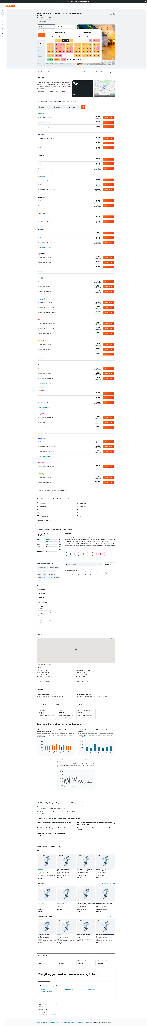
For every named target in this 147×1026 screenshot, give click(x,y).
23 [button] (60, 52)
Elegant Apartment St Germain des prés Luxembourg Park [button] (105, 935)
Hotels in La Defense (81, 1022)
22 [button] (56, 52)
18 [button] (67, 48)
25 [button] (67, 52)
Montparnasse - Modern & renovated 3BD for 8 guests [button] (103, 870)
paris (39, 581)
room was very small (54, 567)
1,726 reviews (47, 17)
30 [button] (60, 55)
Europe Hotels (52, 1022)
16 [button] (60, 48)
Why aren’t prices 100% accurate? (48, 1014)
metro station (52, 574)
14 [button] (52, 48)
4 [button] (67, 40)
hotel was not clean (42, 574)
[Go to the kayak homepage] (10, 6)
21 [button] (52, 52)
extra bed (50, 577)
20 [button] (49, 52)
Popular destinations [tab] (56, 980)
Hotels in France (60, 1022)
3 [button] (63, 40)
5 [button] (79, 44)
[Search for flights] (3, 10)
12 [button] (71, 44)
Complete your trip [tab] (44, 980)
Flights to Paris (44, 989)
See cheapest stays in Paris (108, 883)
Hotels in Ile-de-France (70, 1022)
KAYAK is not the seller (45, 1009)
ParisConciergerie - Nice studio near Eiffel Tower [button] (86, 904)
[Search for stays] (3, 13)
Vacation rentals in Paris (46, 991)
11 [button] (67, 44)
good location (41, 571)
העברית (87, 1)
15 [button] (56, 48)
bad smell (56, 577)
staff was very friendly (43, 567)
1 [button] (56, 40)
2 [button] (94, 40)
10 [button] (63, 44)
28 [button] (52, 55)
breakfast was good (50, 571)
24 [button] (63, 52)
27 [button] (49, 55)
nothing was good (42, 577)
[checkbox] (44, 607)
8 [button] (56, 44)
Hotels (45, 1022)
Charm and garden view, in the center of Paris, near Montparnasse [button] (85, 870)
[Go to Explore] (3, 21)
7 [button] (52, 44)
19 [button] (71, 48)
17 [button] (63, 48)
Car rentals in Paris (68, 989)
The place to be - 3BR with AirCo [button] (85, 934)
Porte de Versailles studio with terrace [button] (104, 904)
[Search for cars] (3, 16)
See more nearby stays (109, 850)
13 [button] (49, 48)
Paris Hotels (89, 1022)
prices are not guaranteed (67, 1004)
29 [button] (56, 55)
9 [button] (94, 44)
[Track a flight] (3, 24)
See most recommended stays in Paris (105, 916)
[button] (145, 1)
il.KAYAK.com (39, 1022)
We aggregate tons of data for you (48, 1012)
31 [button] (98, 55)
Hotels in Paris (91, 989)
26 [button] (71, 52)
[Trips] (3, 28)
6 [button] (83, 44)
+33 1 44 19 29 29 (41, 22)
